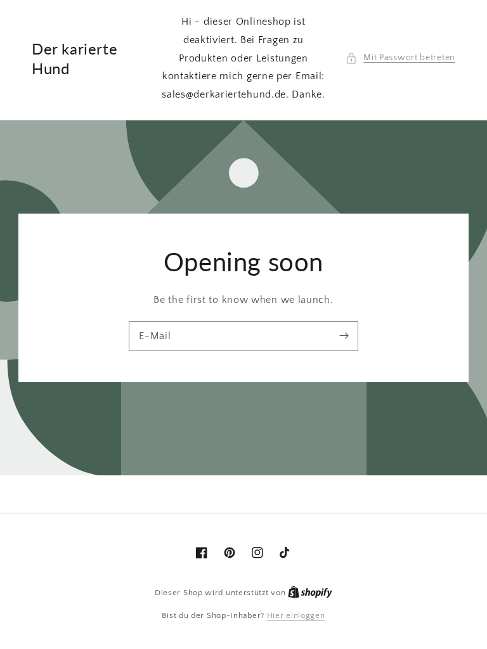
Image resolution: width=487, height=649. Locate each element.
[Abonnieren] (344, 336)
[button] (400, 58)
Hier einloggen (296, 615)
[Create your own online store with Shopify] (310, 592)
